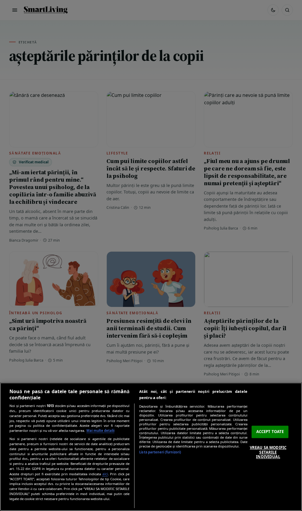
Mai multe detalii (100, 430)
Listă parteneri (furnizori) (160, 452)
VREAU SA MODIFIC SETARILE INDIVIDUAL (268, 452)
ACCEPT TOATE (270, 431)
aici (105, 473)
